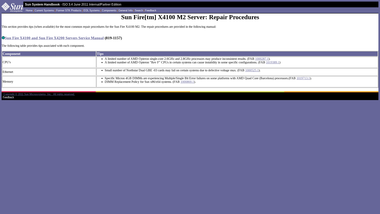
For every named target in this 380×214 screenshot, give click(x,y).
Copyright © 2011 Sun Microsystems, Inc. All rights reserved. (39, 94)
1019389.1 (272, 62)
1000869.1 (187, 81)
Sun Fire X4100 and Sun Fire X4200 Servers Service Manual (54, 38)
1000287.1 (262, 58)
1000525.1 (252, 70)
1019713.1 (303, 78)
